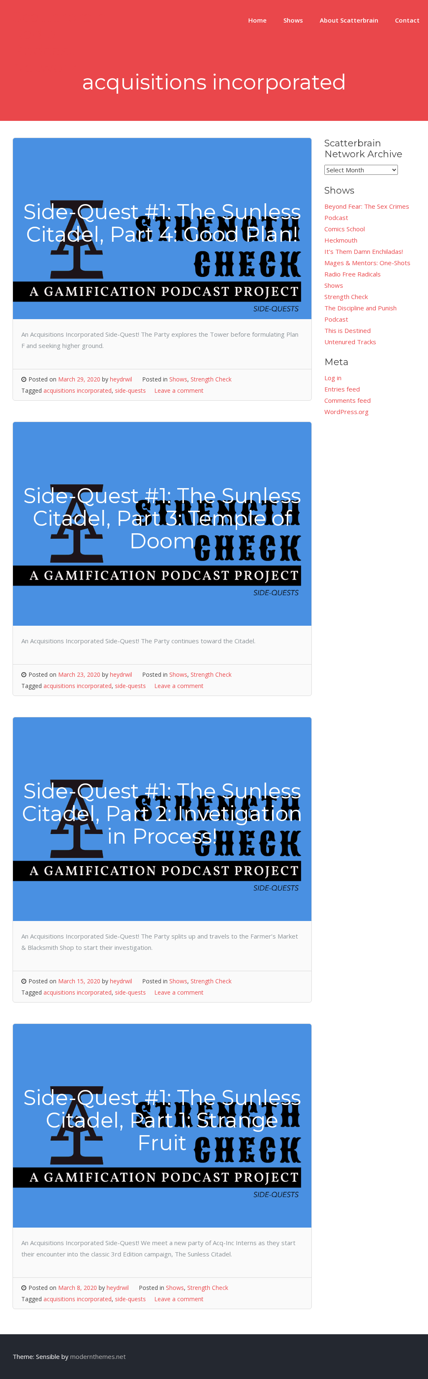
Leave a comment (179, 390)
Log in (332, 378)
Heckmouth (340, 240)
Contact (407, 20)
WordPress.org (346, 411)
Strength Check (211, 379)
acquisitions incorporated (77, 390)
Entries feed (342, 389)
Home (257, 20)
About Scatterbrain (349, 20)
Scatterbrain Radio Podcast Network (60, 42)
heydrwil (121, 379)
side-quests (130, 390)
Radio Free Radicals (352, 274)
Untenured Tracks (350, 342)
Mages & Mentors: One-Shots (367, 262)
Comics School (344, 229)
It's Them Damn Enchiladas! (363, 251)
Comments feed (347, 400)
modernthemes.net (98, 1356)
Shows (293, 20)
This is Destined (347, 330)
